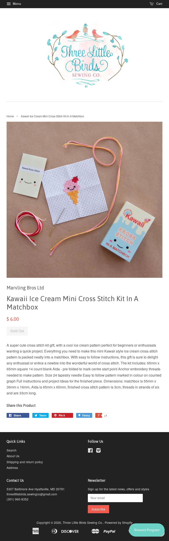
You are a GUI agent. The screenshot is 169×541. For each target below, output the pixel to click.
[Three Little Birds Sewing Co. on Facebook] (90, 451)
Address (12, 467)
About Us (13, 456)
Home (10, 116)
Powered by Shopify (118, 522)
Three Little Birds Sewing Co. (83, 522)
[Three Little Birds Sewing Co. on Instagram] (98, 451)
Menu (16, 3)
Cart (158, 3)
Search (12, 450)
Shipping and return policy (25, 462)
